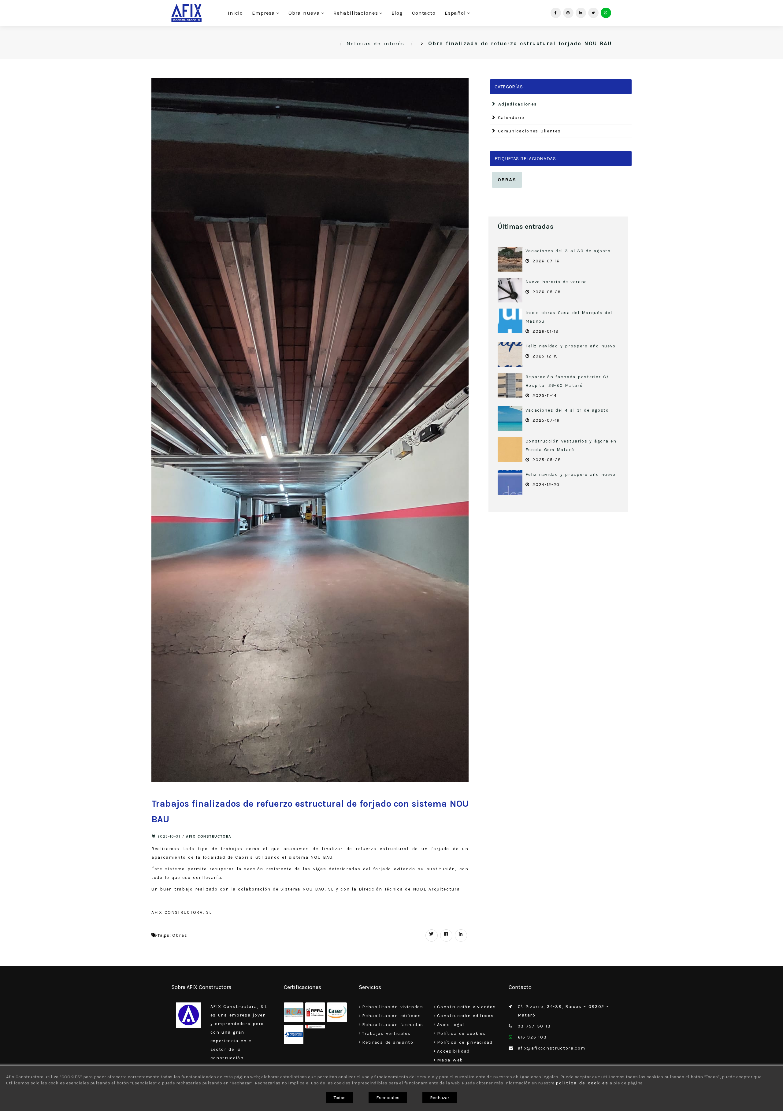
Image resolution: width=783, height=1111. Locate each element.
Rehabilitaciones (355, 13)
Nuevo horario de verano (556, 281)
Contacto (424, 13)
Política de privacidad (464, 1042)
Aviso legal (450, 1024)
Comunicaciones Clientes (528, 131)
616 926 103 (532, 1037)
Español (455, 13)
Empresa (263, 13)
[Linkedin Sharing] (461, 935)
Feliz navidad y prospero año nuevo (570, 346)
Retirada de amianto (387, 1042)
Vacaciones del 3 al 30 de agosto (568, 251)
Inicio (235, 13)
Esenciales (387, 1097)
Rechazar (439, 1097)
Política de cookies (461, 1033)
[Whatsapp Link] (606, 13)
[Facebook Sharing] (446, 935)
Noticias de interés (375, 43)
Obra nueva (304, 13)
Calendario (510, 117)
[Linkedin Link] (581, 13)
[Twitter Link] (593, 13)
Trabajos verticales (386, 1033)
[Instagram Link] (568, 13)
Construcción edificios (465, 1015)
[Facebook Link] (556, 13)
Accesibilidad (453, 1051)
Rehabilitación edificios (391, 1015)
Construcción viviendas (466, 1006)
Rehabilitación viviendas (392, 1006)
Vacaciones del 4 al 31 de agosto (567, 410)
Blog (397, 13)
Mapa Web (450, 1060)
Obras (179, 935)
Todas (340, 1097)
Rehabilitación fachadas (392, 1024)
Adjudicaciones (516, 104)
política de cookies (582, 1083)
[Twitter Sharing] (431, 935)
